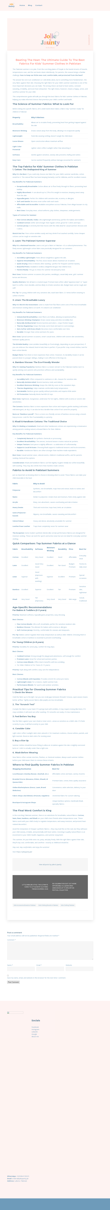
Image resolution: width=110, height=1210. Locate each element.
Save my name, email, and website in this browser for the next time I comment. (36, 978)
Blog (30, 5)
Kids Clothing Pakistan (67, 905)
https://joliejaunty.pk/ (24, 852)
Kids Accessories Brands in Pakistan (25, 905)
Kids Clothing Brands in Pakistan (48, 905)
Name (10, 965)
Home (22, 5)
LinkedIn (35, 1032)
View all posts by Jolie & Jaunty (50, 864)
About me (35, 1036)
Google (34, 1034)
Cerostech (65, 1204)
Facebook (35, 1027)
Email (39, 965)
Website (69, 965)
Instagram (35, 1029)
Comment (11, 940)
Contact (38, 5)
